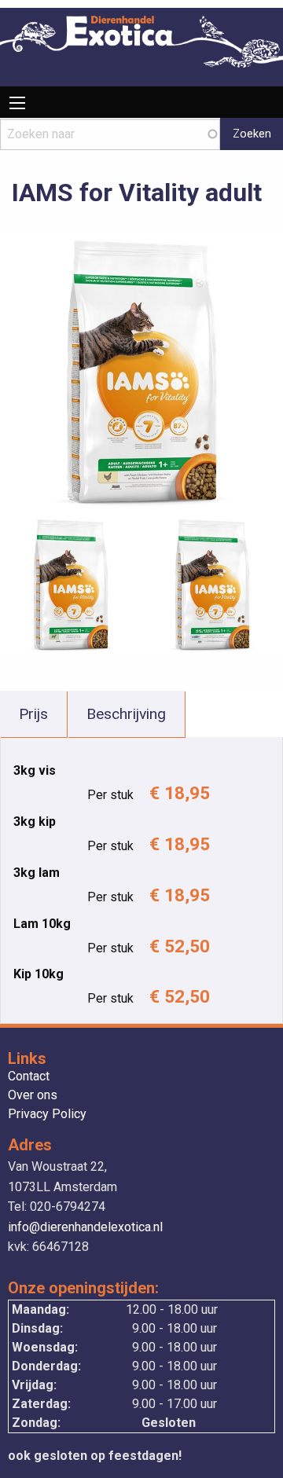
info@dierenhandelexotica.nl (85, 1226)
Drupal (17, 76)
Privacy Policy (47, 1114)
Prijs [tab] (33, 714)
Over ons (32, 1095)
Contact (29, 1077)
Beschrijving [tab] (126, 714)
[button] (141, 372)
